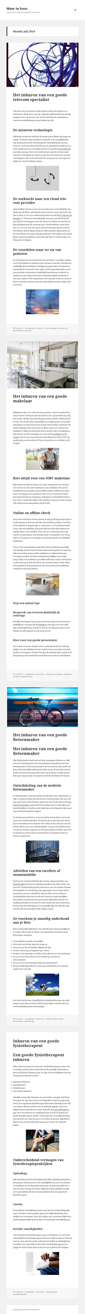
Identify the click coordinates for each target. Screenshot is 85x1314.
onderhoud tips (28, 1021)
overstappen (52, 328)
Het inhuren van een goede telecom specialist (40, 97)
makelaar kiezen (26, 676)
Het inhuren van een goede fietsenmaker (40, 737)
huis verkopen (58, 674)
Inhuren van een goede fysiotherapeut (36, 1043)
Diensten (41, 328)
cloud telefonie (64, 149)
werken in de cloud (24, 330)
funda (50, 674)
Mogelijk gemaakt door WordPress (26, 1309)
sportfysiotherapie (19, 1294)
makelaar (42, 624)
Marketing (30, 328)
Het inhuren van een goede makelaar (40, 398)
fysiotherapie (52, 1292)
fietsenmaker (19, 884)
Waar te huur (17, 8)
